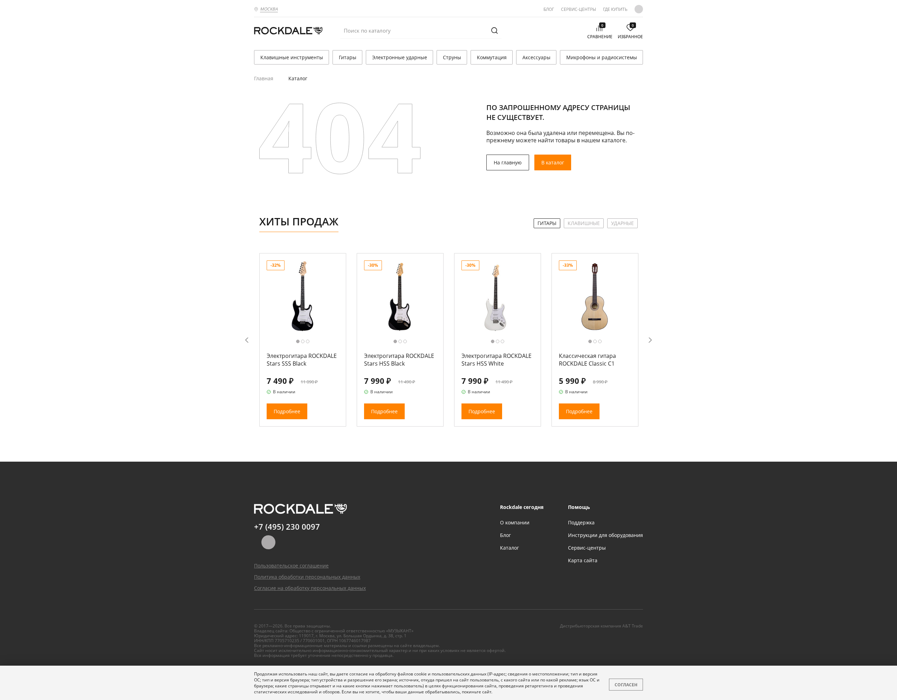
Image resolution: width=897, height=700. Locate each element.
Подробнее (287, 411)
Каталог (509, 547)
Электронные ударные (399, 57)
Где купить (615, 9)
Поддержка (581, 522)
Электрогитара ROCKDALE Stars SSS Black (302, 359)
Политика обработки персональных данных (307, 576)
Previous (246, 339)
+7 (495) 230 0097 (287, 526)
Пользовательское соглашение (291, 565)
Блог (548, 9)
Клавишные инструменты (291, 57)
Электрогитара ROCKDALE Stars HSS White (496, 359)
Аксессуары (536, 57)
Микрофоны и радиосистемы (601, 57)
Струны (452, 57)
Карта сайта (582, 560)
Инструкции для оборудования (605, 535)
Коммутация (492, 57)
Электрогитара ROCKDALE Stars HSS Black (399, 359)
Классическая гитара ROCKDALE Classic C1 (587, 359)
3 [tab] (307, 341)
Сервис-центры (578, 9)
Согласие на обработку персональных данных (310, 588)
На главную (508, 162)
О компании (514, 522)
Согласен (626, 685)
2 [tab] (302, 341)
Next (650, 339)
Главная (263, 78)
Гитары (347, 57)
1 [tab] (298, 341)
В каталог (552, 162)
